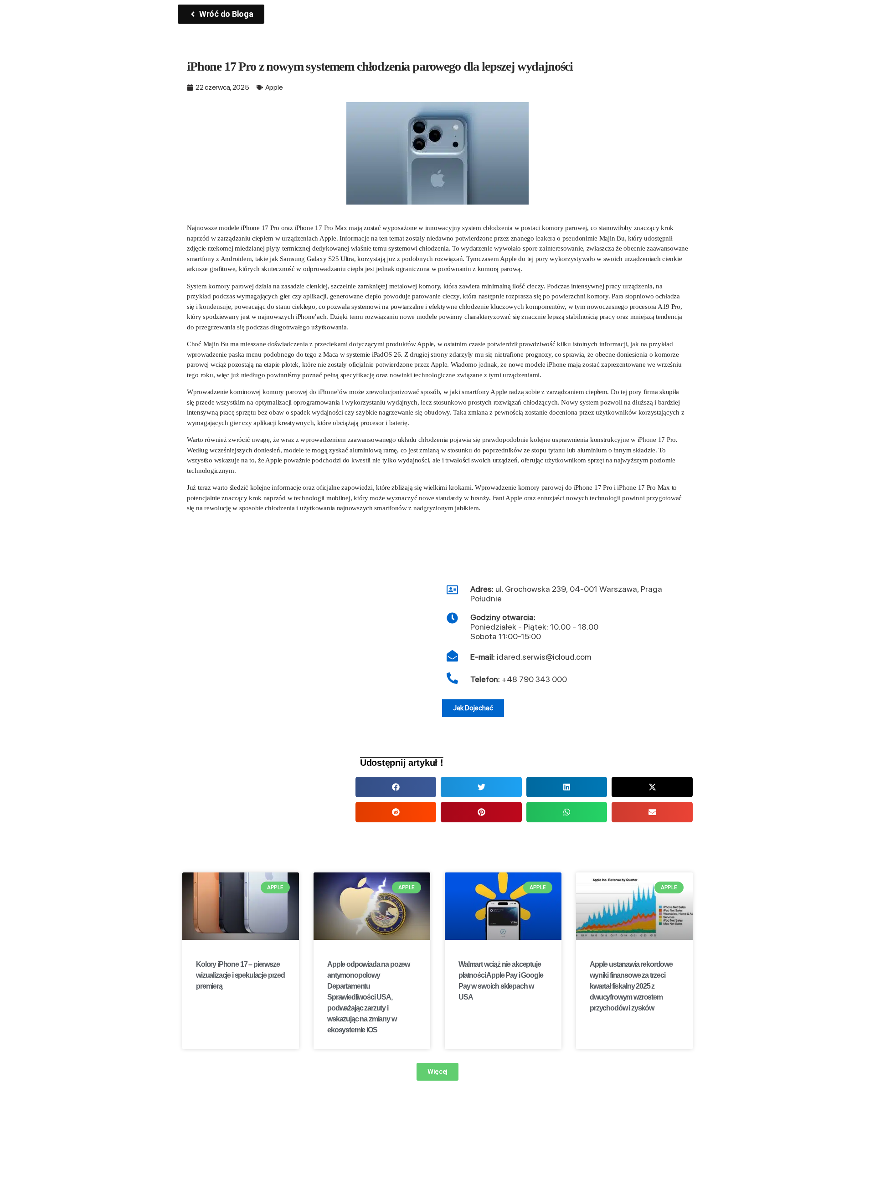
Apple (274, 87)
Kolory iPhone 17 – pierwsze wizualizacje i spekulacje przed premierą (240, 975)
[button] (395, 787)
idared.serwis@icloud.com (530, 657)
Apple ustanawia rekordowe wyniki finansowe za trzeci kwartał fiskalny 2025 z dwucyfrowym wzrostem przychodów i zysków (631, 986)
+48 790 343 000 (534, 679)
